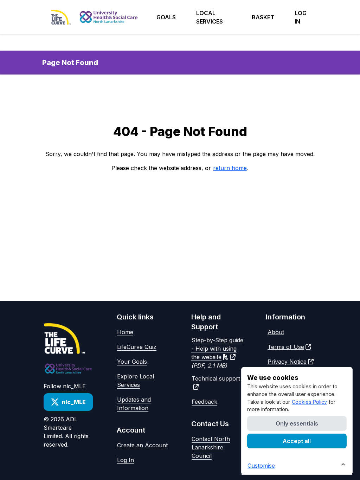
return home (230, 167)
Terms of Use (286, 346)
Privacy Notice (287, 361)
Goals (166, 17)
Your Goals (132, 361)
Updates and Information (134, 403)
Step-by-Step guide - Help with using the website (217, 349)
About (276, 332)
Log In (125, 459)
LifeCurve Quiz (136, 346)
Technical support (216, 378)
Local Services (209, 17)
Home (125, 332)
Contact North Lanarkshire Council (211, 447)
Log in (301, 17)
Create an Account (142, 445)
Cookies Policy (309, 402)
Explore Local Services (135, 380)
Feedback (204, 401)
